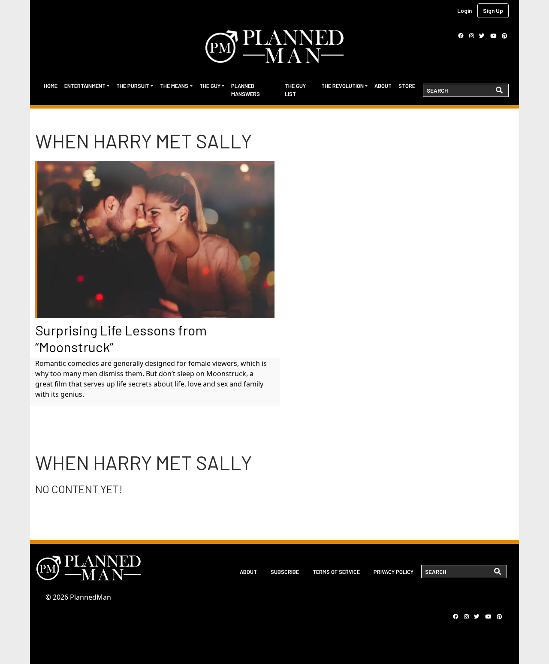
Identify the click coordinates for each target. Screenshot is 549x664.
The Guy (209, 85)
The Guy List (295, 89)
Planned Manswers (245, 89)
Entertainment (85, 85)
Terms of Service (336, 571)
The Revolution (342, 85)
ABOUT (248, 571)
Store (406, 85)
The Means (174, 85)
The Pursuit (132, 85)
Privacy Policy (393, 571)
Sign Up (493, 10)
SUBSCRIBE (285, 571)
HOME (50, 85)
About (383, 85)
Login (464, 10)
